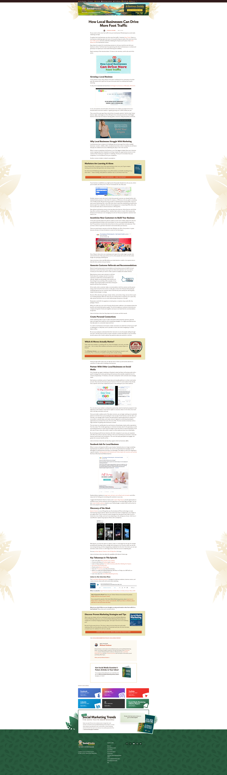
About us (109, 745)
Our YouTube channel (111, 751)
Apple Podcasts (104, 590)
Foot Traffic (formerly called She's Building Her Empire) (117, 564)
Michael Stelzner (106, 645)
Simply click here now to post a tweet (100, 596)
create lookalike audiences (98, 503)
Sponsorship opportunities (112, 760)
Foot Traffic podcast (95, 40)
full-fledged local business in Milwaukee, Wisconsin (122, 85)
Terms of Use (88, 753)
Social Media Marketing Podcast (101, 638)
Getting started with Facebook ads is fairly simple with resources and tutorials (118, 452)
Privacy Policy (94, 753)
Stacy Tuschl (128, 37)
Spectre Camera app (104, 567)
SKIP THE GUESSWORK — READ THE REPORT (113, 177)
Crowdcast (94, 572)
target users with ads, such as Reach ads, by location (117, 495)
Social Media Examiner (91, 8)
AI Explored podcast (110, 653)
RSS (134, 590)
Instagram (112, 562)
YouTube (123, 590)
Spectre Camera (94, 511)
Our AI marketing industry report (113, 758)
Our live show (110, 753)
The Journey (100, 568)
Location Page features (118, 499)
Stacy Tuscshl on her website (108, 560)
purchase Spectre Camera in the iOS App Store (105, 551)
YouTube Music (116, 590)
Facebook (105, 562)
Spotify (110, 590)
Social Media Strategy (115, 638)
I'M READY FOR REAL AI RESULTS (113, 355)
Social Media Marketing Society (110, 573)
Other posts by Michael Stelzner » (102, 657)
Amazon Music (129, 590)
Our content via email (111, 747)
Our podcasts (109, 749)
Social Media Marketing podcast (100, 579)
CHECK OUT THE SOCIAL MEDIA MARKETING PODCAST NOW (113, 632)
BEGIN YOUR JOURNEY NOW (135, 10)
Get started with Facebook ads (99, 565)
